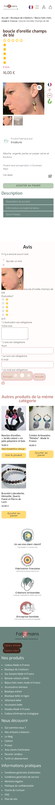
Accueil (5, 17)
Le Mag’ (9, 736)
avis (6, 66)
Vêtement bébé (13, 700)
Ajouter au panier (28, 185)
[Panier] (50, 7)
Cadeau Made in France (17, 665)
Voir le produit (13, 455)
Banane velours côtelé (17, 678)
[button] (39, 87)
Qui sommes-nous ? (15, 727)
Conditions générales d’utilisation (22, 772)
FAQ (7, 794)
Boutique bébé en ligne (17, 695)
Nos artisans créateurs (17, 732)
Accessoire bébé (13, 704)
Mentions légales (14, 781)
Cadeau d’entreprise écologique (22, 713)
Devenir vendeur (14, 754)
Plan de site (11, 799)
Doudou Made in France (17, 709)
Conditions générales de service (22, 777)
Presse (8, 745)
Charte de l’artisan (14, 790)
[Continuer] (3, 383)
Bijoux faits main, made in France (22, 682)
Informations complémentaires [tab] (22, 208)
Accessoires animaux (16, 687)
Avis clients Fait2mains (17, 749)
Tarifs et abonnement (16, 758)
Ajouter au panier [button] (41, 454)
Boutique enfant (13, 691)
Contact (9, 740)
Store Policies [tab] (13, 214)
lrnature (16, 142)
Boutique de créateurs (22, 17)
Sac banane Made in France (19, 673)
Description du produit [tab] (18, 201)
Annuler (39, 377)
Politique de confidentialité (19, 785)
